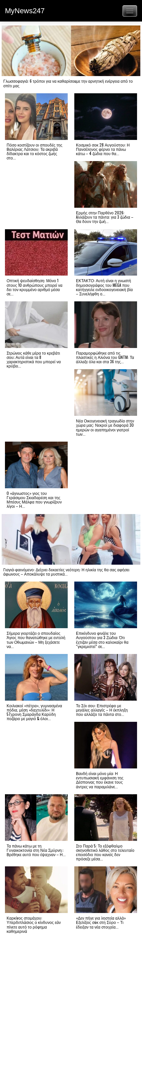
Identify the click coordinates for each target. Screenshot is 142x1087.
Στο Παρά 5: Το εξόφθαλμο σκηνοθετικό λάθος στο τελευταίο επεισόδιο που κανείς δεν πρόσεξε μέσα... (105, 852)
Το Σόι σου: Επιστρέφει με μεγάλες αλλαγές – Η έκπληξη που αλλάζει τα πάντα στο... (102, 710)
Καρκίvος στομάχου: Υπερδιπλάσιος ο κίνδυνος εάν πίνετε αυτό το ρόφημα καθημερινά (34, 924)
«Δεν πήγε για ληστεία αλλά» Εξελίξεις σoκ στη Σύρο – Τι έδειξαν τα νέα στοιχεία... (101, 922)
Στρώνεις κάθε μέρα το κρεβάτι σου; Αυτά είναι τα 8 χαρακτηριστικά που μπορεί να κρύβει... (34, 359)
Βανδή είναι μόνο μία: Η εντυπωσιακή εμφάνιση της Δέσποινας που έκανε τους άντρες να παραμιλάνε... (100, 779)
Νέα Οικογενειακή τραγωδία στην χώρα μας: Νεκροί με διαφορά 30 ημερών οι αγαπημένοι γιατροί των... (105, 427)
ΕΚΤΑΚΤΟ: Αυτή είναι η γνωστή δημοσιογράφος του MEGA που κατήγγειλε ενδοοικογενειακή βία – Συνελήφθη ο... (104, 287)
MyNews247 (25, 11)
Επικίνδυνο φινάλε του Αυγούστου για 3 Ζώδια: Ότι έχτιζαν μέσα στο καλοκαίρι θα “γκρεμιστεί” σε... (102, 639)
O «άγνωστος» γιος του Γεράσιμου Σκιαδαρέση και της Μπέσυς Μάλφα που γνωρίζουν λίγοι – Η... (34, 499)
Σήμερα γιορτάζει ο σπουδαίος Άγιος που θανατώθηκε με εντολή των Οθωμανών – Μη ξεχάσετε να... (36, 639)
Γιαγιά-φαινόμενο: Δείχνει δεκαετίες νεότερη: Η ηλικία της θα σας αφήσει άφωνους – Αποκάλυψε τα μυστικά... (66, 572)
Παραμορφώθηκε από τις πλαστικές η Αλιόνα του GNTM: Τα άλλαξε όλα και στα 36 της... (105, 357)
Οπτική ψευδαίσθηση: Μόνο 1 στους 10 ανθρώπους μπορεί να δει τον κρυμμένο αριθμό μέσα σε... (34, 287)
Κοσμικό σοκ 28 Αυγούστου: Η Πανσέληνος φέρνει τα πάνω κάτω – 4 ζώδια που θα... (103, 149)
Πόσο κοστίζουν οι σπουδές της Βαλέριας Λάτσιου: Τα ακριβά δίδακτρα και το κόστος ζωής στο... (34, 151)
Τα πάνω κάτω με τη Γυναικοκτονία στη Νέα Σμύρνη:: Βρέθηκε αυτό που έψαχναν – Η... (36, 850)
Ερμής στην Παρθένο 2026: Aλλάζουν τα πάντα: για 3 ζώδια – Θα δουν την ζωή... (104, 217)
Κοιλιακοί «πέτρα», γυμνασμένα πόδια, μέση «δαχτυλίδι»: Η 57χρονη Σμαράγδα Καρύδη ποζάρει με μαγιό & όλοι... (34, 712)
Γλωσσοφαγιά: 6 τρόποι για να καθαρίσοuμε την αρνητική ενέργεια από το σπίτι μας (68, 83)
